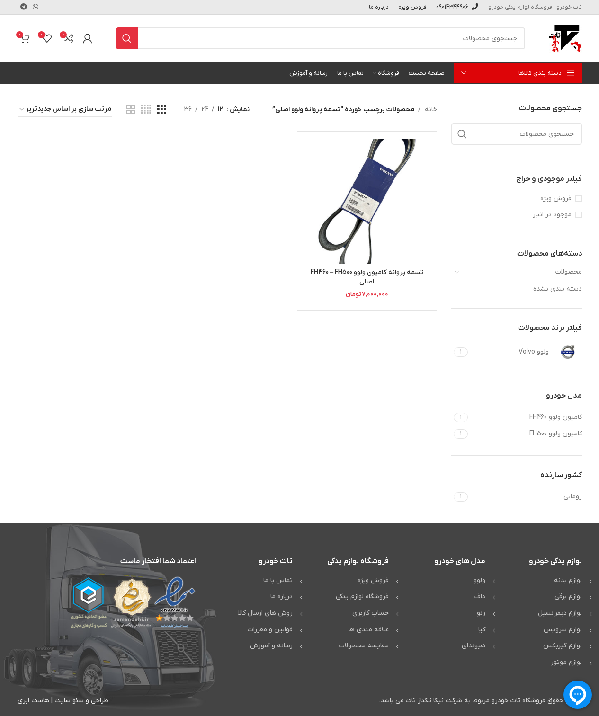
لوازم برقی (568, 596)
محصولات (568, 271)
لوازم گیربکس (562, 645)
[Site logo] (565, 38)
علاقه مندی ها (369, 629)
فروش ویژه (556, 198)
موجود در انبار (552, 214)
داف (479, 596)
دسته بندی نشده (557, 288)
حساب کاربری (370, 613)
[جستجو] (127, 38)
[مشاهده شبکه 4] (146, 110)
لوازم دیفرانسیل (560, 613)
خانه (431, 109)
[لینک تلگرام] (24, 7)
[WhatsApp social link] (35, 7)
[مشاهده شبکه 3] (161, 110)
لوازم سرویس (563, 629)
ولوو (479, 580)
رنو (481, 613)
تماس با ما (278, 580)
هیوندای (473, 645)
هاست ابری (33, 700)
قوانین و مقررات (270, 629)
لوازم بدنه (568, 580)
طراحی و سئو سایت (81, 700)
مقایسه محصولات (364, 645)
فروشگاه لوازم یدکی (362, 596)
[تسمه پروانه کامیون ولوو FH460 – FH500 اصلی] (366, 201)
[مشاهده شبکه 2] (130, 110)
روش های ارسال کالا (265, 613)
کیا (481, 629)
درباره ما (281, 596)
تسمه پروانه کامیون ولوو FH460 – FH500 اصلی (367, 277)
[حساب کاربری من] (87, 38)
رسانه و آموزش (271, 645)
